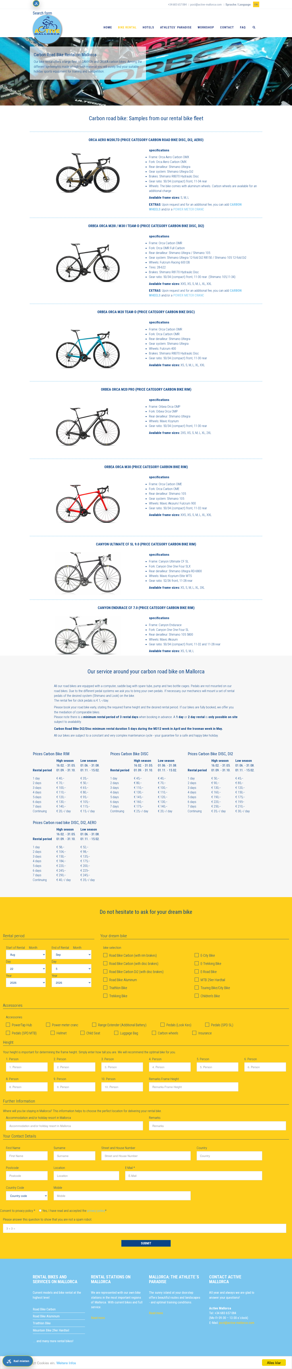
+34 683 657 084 (177, 4)
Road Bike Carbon (44, 1309)
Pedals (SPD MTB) (24, 1033)
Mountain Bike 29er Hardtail (51, 1330)
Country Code (15, 1188)
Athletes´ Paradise (176, 27)
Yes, (45, 1211)
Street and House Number (118, 1148)
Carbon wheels (168, 1033)
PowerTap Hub (22, 1025)
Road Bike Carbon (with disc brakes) (133, 963)
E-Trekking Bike (211, 963)
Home (107, 27)
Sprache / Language (238, 4)
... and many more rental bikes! (53, 1341)
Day (8, 961)
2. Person (60, 1059)
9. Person (60, 1079)
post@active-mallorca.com (206, 4)
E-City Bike (208, 955)
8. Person (12, 1079)
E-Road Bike (209, 972)
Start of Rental (16, 948)
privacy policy (96, 1211)
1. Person (12, 1059)
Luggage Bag (129, 1033)
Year (9, 976)
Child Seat (93, 1033)
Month (33, 948)
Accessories (14, 1017)
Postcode (12, 1168)
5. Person (203, 1059)
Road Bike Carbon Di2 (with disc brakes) (136, 972)
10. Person (108, 1079)
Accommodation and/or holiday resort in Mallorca (38, 1118)
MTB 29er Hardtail (213, 980)
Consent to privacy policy (17, 1211)
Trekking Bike (118, 996)
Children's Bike (210, 996)
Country (202, 1148)
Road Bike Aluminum (123, 980)
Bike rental (127, 27)
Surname (59, 1148)
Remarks (155, 1118)
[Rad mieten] (36, 3)
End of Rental (61, 948)
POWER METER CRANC (188, 209)
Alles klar (274, 1362)
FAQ (243, 27)
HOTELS (148, 27)
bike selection (112, 948)
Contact (227, 27)
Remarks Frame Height (164, 1079)
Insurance (205, 1033)
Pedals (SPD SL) (222, 1025)
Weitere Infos (66, 1362)
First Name (13, 1148)
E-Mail (130, 1168)
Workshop (206, 27)
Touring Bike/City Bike (215, 988)
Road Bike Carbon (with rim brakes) (133, 955)
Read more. (98, 1318)
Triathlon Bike (118, 988)
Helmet (62, 1033)
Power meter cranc (65, 1025)
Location (59, 1168)
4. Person (155, 1059)
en (256, 4)
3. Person (107, 1059)
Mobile (58, 1188)
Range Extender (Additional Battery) (122, 1025)
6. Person (250, 1059)
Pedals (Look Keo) (178, 1025)
